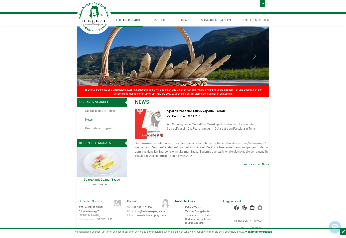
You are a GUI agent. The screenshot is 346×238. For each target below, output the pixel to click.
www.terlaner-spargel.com (152, 215)
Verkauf (184, 20)
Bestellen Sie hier (255, 20)
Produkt (160, 20)
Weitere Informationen (258, 231)
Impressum (241, 220)
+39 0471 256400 (142, 207)
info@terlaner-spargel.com (150, 211)
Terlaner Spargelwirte (197, 211)
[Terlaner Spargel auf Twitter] (259, 207)
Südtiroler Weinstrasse (198, 219)
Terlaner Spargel (129, 20)
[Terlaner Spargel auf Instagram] (244, 207)
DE (262, 3)
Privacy (258, 220)
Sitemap (241, 227)
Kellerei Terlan (193, 207)
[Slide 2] (177, 80)
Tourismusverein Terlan (198, 215)
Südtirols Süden (194, 222)
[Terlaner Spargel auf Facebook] (236, 207)
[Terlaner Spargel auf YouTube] (252, 207)
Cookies (255, 227)
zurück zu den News (256, 164)
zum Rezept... (102, 184)
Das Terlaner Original (98, 128)
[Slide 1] (169, 80)
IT (267, 3)
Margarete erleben (216, 20)
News (89, 119)
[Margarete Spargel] (94, 17)
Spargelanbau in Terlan (100, 111)
